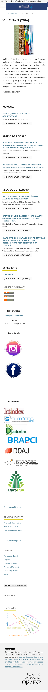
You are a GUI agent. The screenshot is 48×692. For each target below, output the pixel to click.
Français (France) (11, 571)
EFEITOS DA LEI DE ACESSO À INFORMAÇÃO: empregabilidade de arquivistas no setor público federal (22, 218)
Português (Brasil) (11, 556)
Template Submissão (14, 315)
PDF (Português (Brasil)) (18, 123)
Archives (15, 14)
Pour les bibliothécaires (13, 530)
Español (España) (11, 563)
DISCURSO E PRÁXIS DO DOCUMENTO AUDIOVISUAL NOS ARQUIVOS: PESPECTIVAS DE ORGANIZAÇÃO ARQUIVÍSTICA (22, 145)
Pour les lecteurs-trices (12, 523)
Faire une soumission (15, 585)
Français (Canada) (11, 567)
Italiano (7, 574)
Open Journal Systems (13, 507)
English (7, 559)
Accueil (6, 14)
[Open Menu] (2, 4)
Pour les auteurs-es (11, 526)
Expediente (7, 274)
